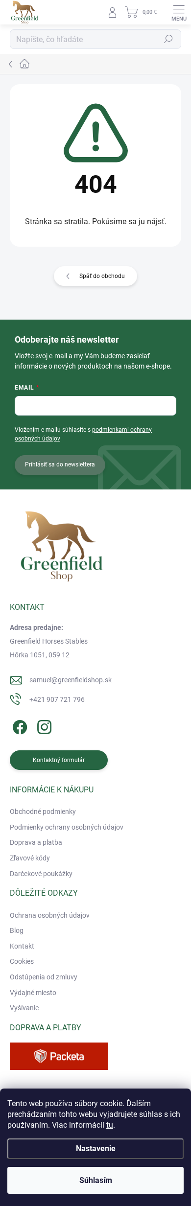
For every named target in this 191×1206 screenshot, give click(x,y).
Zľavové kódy (30, 858)
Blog (17, 930)
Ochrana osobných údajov (50, 915)
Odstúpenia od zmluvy (43, 977)
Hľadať (168, 39)
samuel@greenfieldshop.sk (70, 680)
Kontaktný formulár (59, 760)
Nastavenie (96, 1148)
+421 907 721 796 (57, 699)
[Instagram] (42, 725)
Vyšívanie (24, 1008)
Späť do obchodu (102, 276)
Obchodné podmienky (43, 811)
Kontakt (22, 946)
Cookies (22, 961)
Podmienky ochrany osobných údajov (66, 827)
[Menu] (179, 12)
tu (109, 1125)
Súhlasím (95, 1180)
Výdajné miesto (33, 993)
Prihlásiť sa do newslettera (60, 464)
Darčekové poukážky (41, 874)
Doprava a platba (36, 842)
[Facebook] (18, 725)
